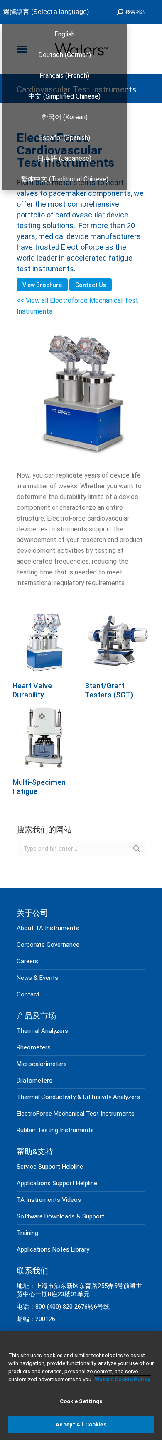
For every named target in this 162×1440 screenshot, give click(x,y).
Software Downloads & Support (60, 1216)
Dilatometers (34, 1080)
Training (27, 1233)
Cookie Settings (81, 1401)
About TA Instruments (48, 928)
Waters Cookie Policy (122, 1379)
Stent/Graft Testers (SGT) (109, 690)
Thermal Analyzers (42, 1031)
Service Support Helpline (50, 1166)
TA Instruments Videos (49, 1200)
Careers (27, 961)
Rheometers (34, 1047)
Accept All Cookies (81, 1424)
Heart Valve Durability (32, 690)
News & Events (37, 978)
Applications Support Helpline (57, 1183)
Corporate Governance (48, 944)
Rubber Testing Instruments (55, 1130)
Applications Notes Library (53, 1249)
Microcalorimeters (42, 1064)
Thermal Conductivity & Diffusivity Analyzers (78, 1097)
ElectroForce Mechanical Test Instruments (76, 1113)
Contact (28, 994)
